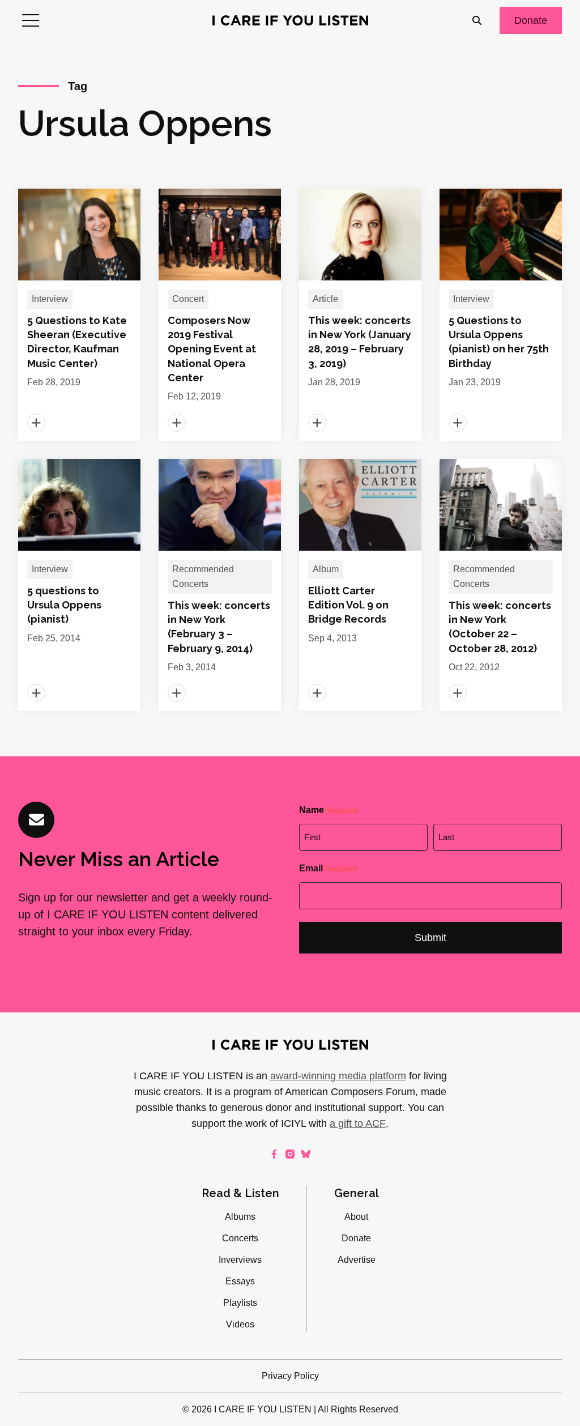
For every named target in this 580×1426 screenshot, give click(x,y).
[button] (30, 20)
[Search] (477, 20)
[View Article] (79, 315)
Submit (430, 937)
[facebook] (274, 1154)
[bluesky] (305, 1154)
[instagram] (290, 1154)
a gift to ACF (358, 1123)
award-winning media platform (338, 1076)
